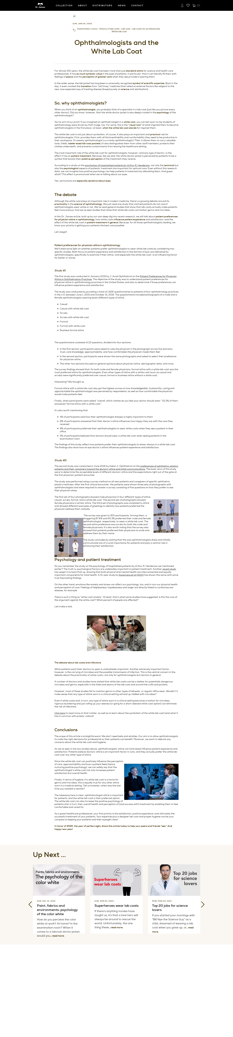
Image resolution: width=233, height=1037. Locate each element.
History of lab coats (109, 28)
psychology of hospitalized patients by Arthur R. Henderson (117, 165)
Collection (64, 5)
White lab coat (119, 31)
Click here (59, 713)
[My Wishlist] (188, 5)
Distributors (102, 5)
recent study (169, 568)
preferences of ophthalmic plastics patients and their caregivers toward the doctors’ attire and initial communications (116, 467)
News (122, 5)
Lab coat (125, 28)
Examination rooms (87, 28)
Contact (137, 5)
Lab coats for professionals (146, 28)
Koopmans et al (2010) (131, 574)
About (82, 5)
